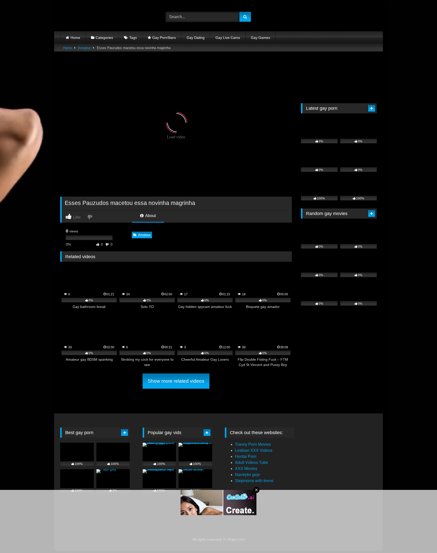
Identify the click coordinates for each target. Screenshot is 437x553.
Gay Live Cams (227, 38)
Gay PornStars (164, 38)
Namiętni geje (247, 474)
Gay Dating (196, 38)
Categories (104, 38)
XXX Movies (246, 468)
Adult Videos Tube (251, 462)
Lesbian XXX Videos (253, 450)
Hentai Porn (245, 456)
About (150, 216)
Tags (133, 38)
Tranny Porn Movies (253, 444)
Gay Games (260, 38)
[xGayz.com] (83, 17)
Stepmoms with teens (254, 481)
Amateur (84, 48)
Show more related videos (176, 381)
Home (75, 38)
